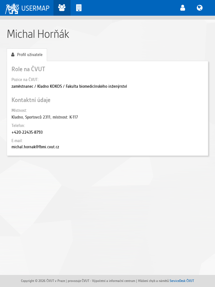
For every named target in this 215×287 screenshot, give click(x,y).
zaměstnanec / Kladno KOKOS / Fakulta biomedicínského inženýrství (69, 86)
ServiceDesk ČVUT (182, 281)
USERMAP (35, 8)
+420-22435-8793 (27, 132)
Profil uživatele (30, 54)
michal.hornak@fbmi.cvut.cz (35, 146)
